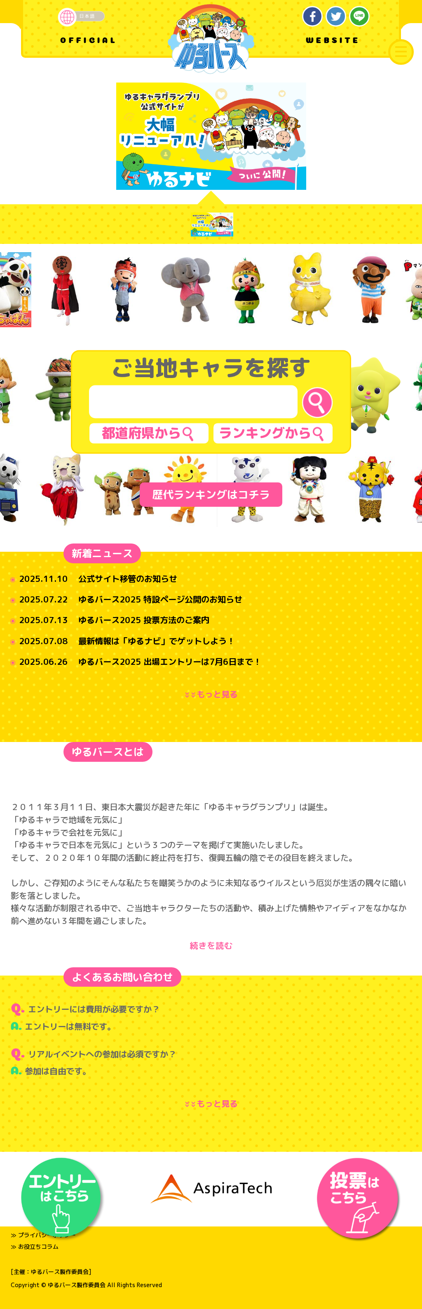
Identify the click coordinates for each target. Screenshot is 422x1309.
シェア (312, 16)
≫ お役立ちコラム (35, 1246)
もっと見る (213, 694)
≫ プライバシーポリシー (43, 1235)
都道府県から (141, 433)
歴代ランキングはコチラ (211, 494)
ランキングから (265, 433)
